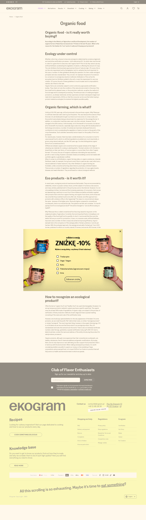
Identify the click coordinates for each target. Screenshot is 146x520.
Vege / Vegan (65, 261)
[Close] (120, 231)
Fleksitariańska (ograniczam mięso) (74, 269)
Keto (62, 265)
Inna (62, 273)
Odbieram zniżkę (73, 279)
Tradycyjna (64, 256)
